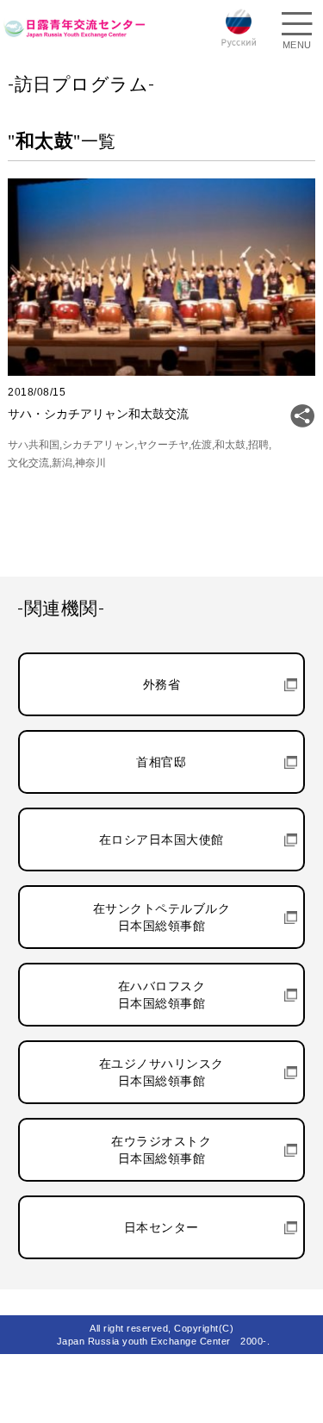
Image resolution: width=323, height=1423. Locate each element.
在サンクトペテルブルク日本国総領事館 (162, 917)
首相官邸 (161, 762)
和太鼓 (229, 445)
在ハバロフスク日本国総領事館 (162, 994)
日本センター (161, 1227)
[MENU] (297, 26)
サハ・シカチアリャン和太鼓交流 (98, 414)
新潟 (62, 463)
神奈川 (90, 463)
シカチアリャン (98, 445)
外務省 (162, 684)
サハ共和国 (33, 445)
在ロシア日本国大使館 (161, 839)
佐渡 (201, 445)
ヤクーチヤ (163, 445)
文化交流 (28, 463)
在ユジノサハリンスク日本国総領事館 (161, 1072)
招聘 (258, 445)
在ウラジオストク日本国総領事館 (161, 1149)
